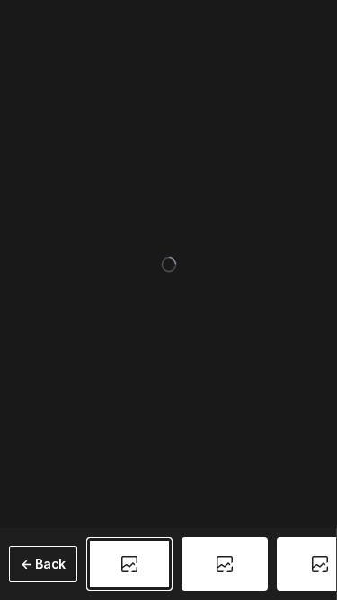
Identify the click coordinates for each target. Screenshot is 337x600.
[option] (129, 564)
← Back (43, 563)
